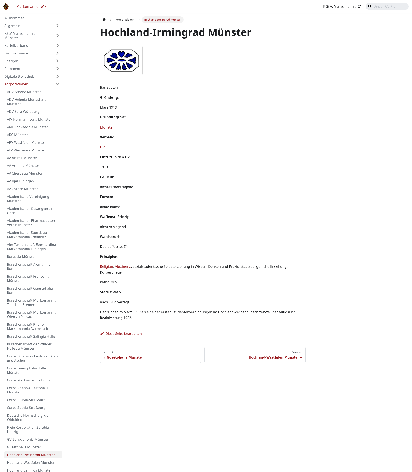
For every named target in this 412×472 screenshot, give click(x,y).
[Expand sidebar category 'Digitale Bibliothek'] (57, 76)
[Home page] (104, 19)
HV (102, 147)
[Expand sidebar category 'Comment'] (57, 68)
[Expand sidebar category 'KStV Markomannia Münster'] (57, 35)
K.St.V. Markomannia (340, 6)
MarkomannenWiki (31, 6)
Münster (107, 127)
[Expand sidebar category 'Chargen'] (57, 60)
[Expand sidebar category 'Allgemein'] (57, 25)
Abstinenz (123, 266)
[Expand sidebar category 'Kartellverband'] (57, 45)
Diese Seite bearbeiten (123, 333)
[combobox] (387, 6)
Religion (106, 266)
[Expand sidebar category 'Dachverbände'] (57, 53)
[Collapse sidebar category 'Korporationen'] (57, 84)
